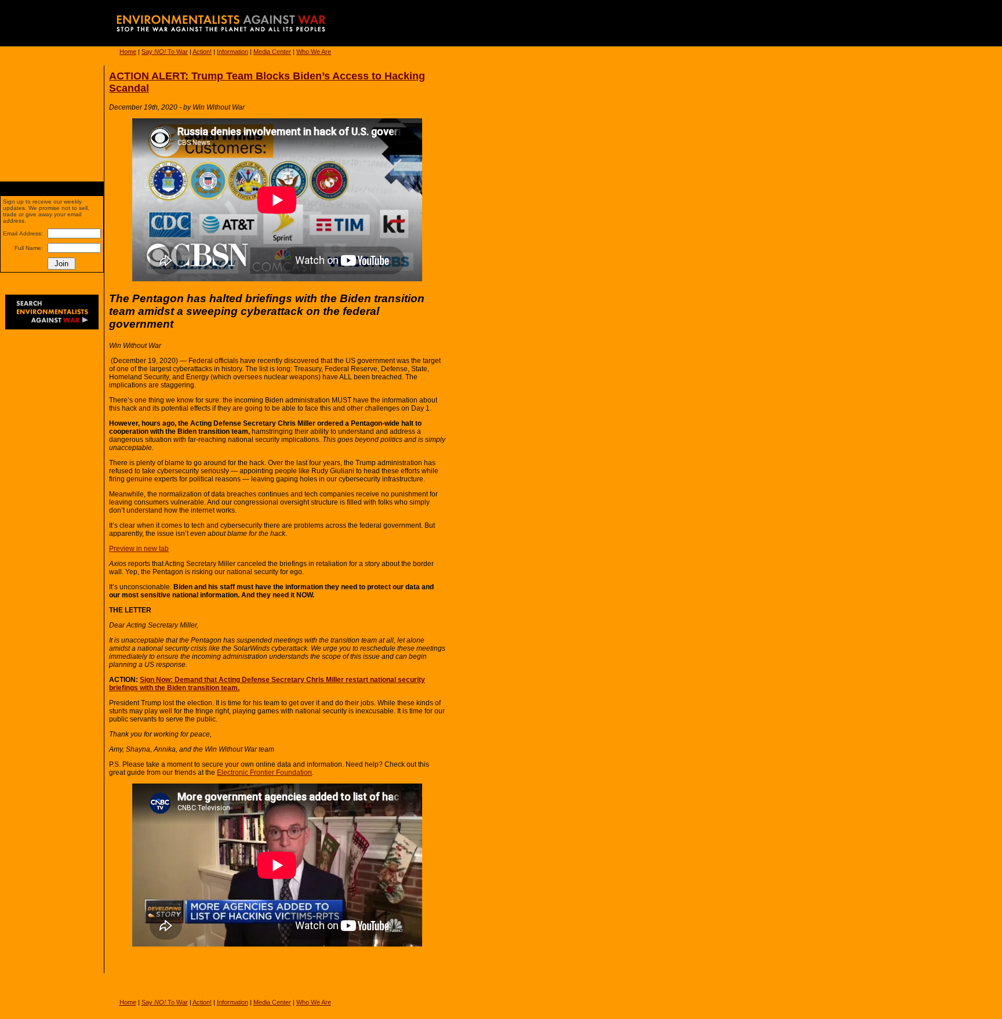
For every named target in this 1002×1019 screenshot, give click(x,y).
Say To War (164, 51)
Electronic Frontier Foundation (264, 772)
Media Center (272, 51)
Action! (202, 51)
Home (127, 51)
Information (232, 51)
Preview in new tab (139, 549)
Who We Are (313, 51)
